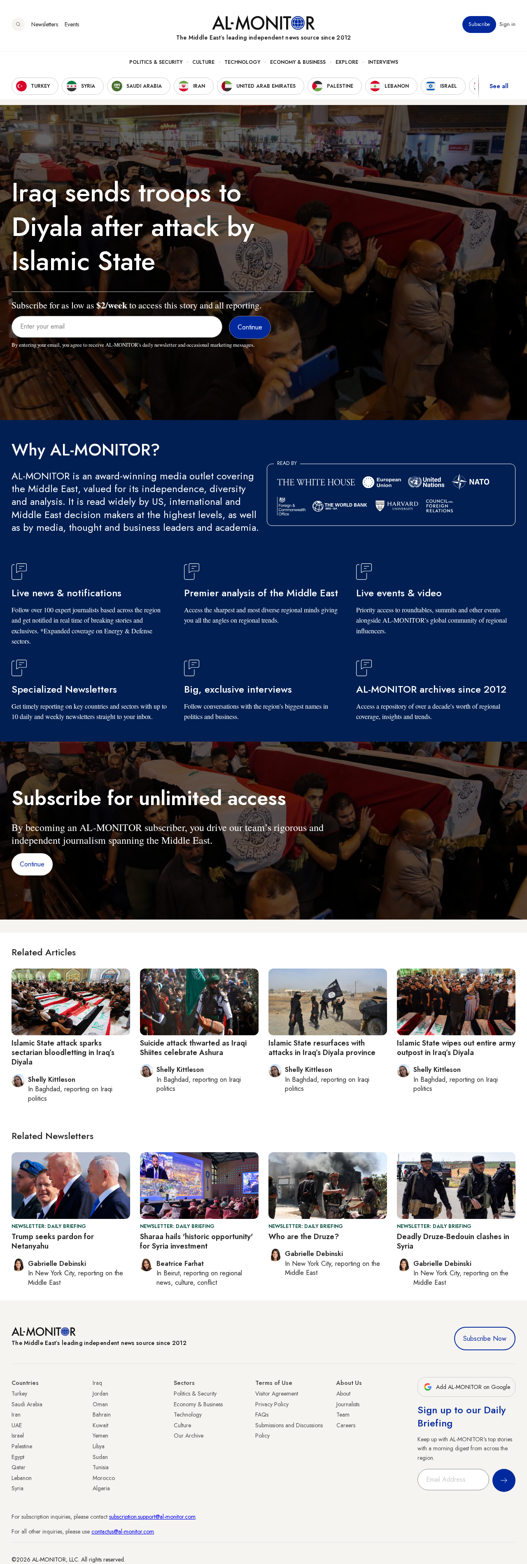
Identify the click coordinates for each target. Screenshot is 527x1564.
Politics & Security (155, 62)
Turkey (19, 1393)
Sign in (507, 24)
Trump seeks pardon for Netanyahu (53, 1241)
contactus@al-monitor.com (122, 1531)
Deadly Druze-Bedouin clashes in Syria (453, 1241)
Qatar (19, 1467)
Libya (99, 1446)
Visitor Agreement (276, 1393)
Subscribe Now (484, 1338)
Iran (16, 1414)
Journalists (347, 1404)
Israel (18, 1435)
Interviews (383, 62)
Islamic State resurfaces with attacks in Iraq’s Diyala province (321, 1048)
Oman (100, 1404)
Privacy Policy (272, 1404)
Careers (345, 1425)
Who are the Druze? (303, 1236)
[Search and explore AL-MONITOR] (18, 24)
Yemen (100, 1435)
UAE (17, 1425)
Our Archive (188, 1435)
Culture (203, 62)
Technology (242, 62)
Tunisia (101, 1467)
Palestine (22, 1446)
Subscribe (479, 24)
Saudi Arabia (27, 1404)
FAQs (261, 1414)
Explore (347, 62)
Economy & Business (298, 62)
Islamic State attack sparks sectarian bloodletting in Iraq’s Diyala (63, 1053)
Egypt (18, 1457)
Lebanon (22, 1478)
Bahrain (102, 1414)
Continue (32, 864)
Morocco (104, 1478)
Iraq (97, 1383)
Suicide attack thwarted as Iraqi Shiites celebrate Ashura (193, 1048)
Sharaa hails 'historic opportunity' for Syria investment (196, 1241)
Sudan (100, 1457)
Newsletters (44, 24)
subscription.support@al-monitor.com (152, 1517)
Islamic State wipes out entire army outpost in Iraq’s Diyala (456, 1048)
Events (72, 24)
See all (499, 86)
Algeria (101, 1488)
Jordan (100, 1393)
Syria (17, 1488)
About (343, 1393)
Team (343, 1414)
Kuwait (100, 1425)
